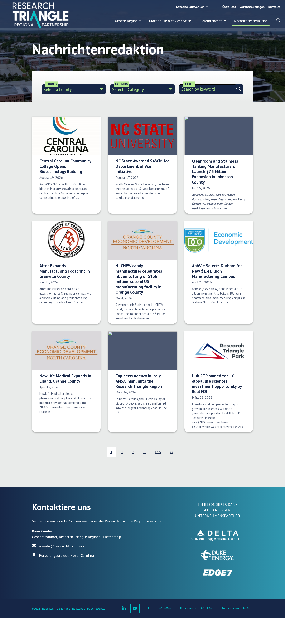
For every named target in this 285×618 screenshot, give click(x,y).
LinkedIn (124, 608)
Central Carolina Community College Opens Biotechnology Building (65, 166)
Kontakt (274, 7)
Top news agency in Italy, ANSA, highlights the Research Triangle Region (139, 381)
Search (189, 84)
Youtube (135, 608)
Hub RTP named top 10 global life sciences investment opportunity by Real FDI (217, 384)
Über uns (229, 7)
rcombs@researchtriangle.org (63, 546)
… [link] (144, 451)
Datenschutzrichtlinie (197, 608)
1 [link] (111, 451)
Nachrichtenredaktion (251, 20)
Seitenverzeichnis (236, 608)
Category (121, 84)
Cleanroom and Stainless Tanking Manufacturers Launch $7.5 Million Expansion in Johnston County (215, 171)
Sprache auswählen (190, 7)
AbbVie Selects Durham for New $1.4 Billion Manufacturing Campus (217, 271)
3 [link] (133, 451)
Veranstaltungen (252, 7)
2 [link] (122, 451)
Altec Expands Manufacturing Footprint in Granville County (64, 271)
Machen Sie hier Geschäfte (170, 20)
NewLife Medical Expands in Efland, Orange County (65, 378)
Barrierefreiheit (160, 608)
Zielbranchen (212, 20)
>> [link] (171, 451)
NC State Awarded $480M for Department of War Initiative (142, 166)
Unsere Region (126, 20)
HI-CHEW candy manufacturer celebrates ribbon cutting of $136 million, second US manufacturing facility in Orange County (139, 279)
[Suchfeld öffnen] (278, 20)
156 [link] (158, 451)
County (51, 84)
